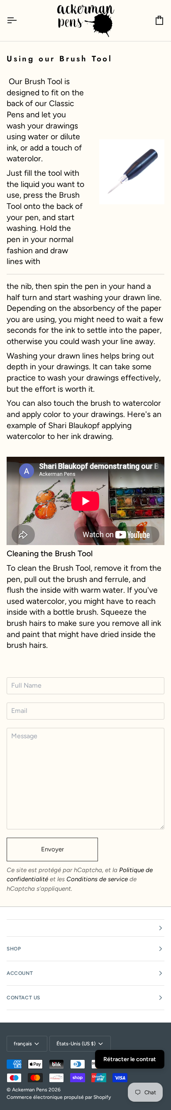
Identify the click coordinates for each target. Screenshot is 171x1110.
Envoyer (52, 849)
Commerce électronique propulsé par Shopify (59, 1097)
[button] (85, 928)
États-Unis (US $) (75, 1044)
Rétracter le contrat (129, 1059)
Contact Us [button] (23, 998)
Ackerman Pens (29, 1090)
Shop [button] (14, 949)
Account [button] (20, 973)
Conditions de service (97, 879)
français (23, 1044)
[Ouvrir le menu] (19, 20)
